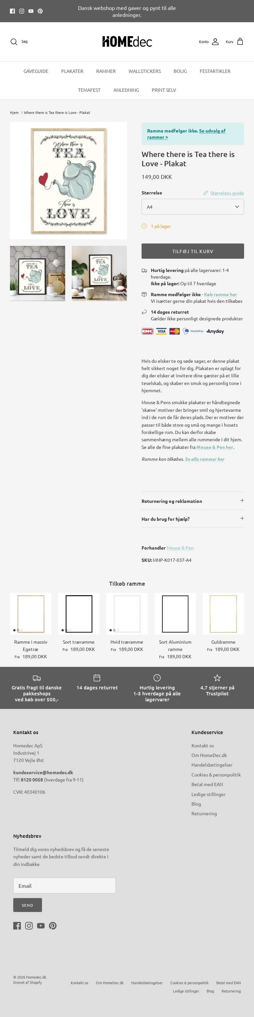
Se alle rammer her (204, 459)
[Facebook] (12, 11)
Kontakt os (202, 745)
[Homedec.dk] (127, 42)
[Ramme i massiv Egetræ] (31, 614)
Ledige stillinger (208, 794)
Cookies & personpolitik (216, 774)
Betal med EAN (207, 784)
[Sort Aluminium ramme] (175, 614)
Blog (196, 804)
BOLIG (180, 71)
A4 (149, 207)
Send (27, 905)
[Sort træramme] (79, 614)
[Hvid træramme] (127, 614)
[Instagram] (21, 11)
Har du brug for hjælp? (166, 519)
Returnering (204, 813)
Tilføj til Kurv (192, 251)
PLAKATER (72, 71)
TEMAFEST (89, 90)
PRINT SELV (164, 90)
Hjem (14, 112)
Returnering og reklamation (172, 501)
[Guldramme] (223, 614)
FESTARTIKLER (215, 71)
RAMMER (106, 71)
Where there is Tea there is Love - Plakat (57, 112)
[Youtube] (30, 11)
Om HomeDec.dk (209, 755)
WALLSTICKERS (145, 71)
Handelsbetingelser (212, 765)
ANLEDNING (126, 90)
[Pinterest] (40, 11)
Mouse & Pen (180, 548)
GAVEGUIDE (35, 71)
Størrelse (152, 192)
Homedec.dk (36, 977)
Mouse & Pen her (214, 447)
